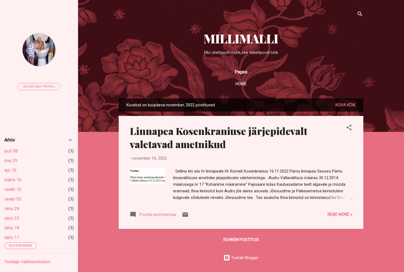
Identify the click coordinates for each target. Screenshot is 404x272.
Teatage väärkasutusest (27, 261)
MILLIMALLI (241, 38)
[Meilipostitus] (185, 216)
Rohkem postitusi (241, 239)
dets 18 (11, 228)
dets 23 (11, 218)
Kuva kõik (346, 104)
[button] (349, 128)
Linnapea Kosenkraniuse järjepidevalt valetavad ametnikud (218, 137)
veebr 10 (12, 189)
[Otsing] (360, 15)
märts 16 (12, 179)
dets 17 (11, 237)
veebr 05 (12, 199)
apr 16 (10, 170)
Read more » (340, 214)
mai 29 (10, 160)
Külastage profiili (39, 86)
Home (241, 83)
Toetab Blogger (244, 257)
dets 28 (11, 208)
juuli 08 (11, 151)
